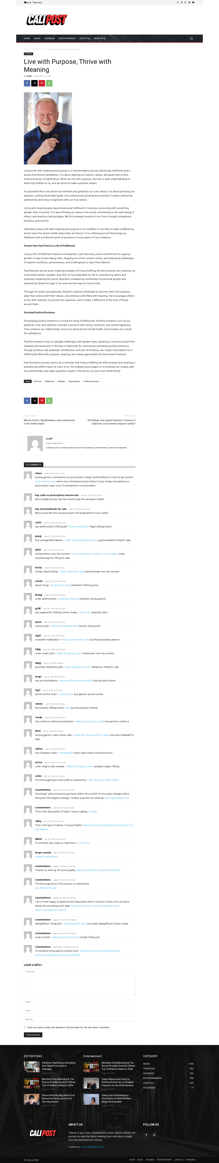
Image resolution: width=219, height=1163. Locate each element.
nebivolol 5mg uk (69, 598)
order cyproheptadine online (81, 540)
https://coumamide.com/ (75, 639)
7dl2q (38, 821)
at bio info (85, 612)
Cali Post (37, 381)
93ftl (38, 730)
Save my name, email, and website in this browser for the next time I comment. (68, 1027)
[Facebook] (178, 2)
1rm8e (38, 717)
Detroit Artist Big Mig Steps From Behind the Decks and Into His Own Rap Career (58, 1098)
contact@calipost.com (92, 1146)
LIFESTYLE (37, 49)
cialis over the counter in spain (91, 734)
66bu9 (38, 838)
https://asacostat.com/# (65, 937)
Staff (29, 76)
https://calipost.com (54, 443)
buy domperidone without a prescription (95, 553)
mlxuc (38, 473)
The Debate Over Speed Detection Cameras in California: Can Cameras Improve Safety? (111, 422)
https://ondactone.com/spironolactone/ (98, 870)
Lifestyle (61, 381)
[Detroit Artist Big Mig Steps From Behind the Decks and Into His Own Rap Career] (31, 1099)
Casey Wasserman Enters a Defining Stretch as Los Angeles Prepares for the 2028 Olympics (118, 1082)
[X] (185, 2)
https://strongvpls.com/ (80, 766)
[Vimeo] (189, 2)
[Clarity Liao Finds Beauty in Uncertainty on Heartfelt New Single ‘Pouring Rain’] (91, 1099)
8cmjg (38, 594)
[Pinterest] (42, 83)
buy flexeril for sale (46, 887)
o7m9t (38, 581)
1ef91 (38, 522)
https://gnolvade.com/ (116, 797)
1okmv (39, 703)
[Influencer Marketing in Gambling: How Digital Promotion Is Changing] (31, 1066)
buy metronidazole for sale (51, 508)
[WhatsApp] (49, 83)
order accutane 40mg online (103, 779)
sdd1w (38, 748)
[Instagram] (182, 2)
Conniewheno (43, 789)
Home (26, 49)
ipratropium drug (60, 585)
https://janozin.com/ (75, 923)
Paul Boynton (74, 381)
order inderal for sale (72, 571)
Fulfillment (49, 381)
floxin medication (79, 526)
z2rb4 (38, 775)
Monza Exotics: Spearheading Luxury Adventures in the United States (49, 422)
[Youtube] (193, 2)
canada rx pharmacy (46, 856)
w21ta (38, 762)
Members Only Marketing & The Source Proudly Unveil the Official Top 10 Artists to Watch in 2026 (58, 1082)
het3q (38, 567)
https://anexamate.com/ (64, 625)
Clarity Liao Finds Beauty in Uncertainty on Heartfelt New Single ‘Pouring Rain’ (116, 1098)
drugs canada (43, 852)
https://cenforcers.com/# (90, 721)
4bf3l (38, 549)
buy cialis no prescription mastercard (56, 495)
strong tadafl (66, 752)
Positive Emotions (91, 381)
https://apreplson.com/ (78, 666)
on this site (83, 842)
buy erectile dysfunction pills (76, 680)
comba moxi (66, 694)
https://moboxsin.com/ (69, 653)
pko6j (38, 536)
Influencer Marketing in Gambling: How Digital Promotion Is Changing (59, 1065)
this (68, 707)
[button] (191, 38)
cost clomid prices (45, 481)
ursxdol (92, 811)
